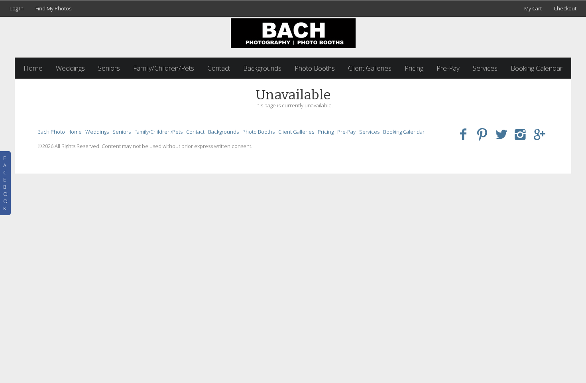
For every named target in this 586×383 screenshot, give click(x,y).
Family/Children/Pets (163, 68)
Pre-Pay (448, 68)
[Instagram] (520, 133)
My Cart (533, 8)
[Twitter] (501, 133)
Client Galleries (369, 68)
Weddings (70, 68)
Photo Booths (315, 68)
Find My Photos (53, 8)
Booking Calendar (536, 68)
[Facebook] (463, 133)
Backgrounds (262, 68)
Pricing (414, 68)
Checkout (565, 8)
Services (485, 68)
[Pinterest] (482, 133)
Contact (218, 68)
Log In (17, 8)
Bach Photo (51, 131)
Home (33, 68)
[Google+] (540, 133)
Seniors (109, 68)
